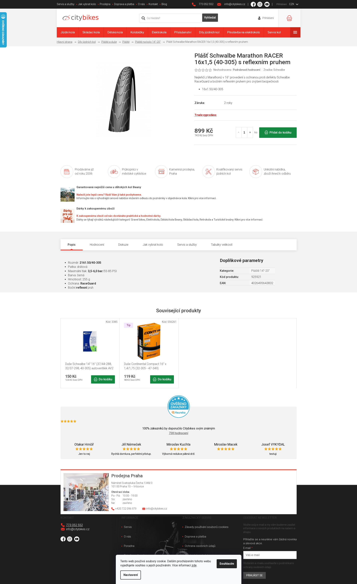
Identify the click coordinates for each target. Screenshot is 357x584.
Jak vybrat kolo (87, 4)
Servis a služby (65, 4)
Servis (128, 527)
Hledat (210, 18)
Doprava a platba (124, 4)
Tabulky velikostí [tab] (221, 244)
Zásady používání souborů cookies (206, 527)
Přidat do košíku (280, 132)
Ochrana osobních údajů (200, 546)
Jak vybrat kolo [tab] (153, 244)
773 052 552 (74, 525)
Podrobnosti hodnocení (246, 69)
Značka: (274, 69)
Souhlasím (226, 563)
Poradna (129, 546)
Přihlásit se (254, 575)
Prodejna (105, 4)
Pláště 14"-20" (260, 270)
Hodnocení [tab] (97, 244)
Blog (164, 4)
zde (194, 565)
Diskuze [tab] (123, 244)
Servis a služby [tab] (187, 244)
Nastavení (130, 575)
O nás (141, 4)
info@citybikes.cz (77, 529)
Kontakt (153, 4)
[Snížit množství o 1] (239, 132)
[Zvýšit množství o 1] (250, 132)
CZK (292, 4)
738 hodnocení (178, 433)
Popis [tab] (72, 244)
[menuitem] (68, 32)
